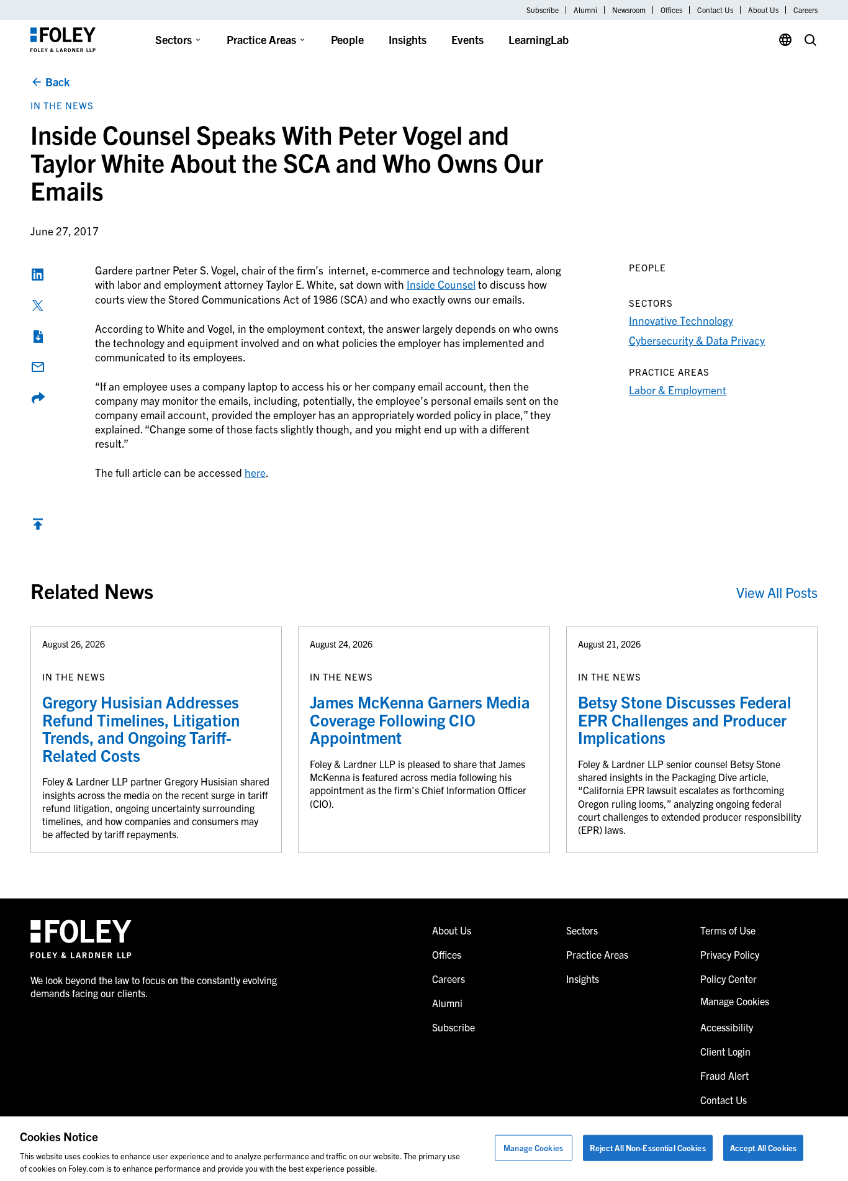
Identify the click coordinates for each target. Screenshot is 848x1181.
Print (37, 336)
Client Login (725, 1051)
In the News (62, 105)
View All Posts (777, 592)
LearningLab (538, 39)
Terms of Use (728, 930)
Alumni (585, 10)
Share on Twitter (37, 305)
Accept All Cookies (763, 1148)
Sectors (173, 39)
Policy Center (728, 978)
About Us (763, 10)
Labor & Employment (677, 389)
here (255, 472)
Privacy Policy (729, 954)
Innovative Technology (681, 320)
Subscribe (542, 10)
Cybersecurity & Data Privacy (697, 339)
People (347, 39)
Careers (805, 10)
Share (37, 398)
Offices (671, 10)
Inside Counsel (441, 284)
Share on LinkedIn (37, 274)
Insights (407, 39)
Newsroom (629, 10)
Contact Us (715, 10)
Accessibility (726, 1027)
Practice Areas (261, 39)
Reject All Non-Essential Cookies (648, 1148)
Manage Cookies (533, 1148)
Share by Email (37, 367)
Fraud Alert (724, 1075)
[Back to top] (37, 526)
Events (467, 39)
